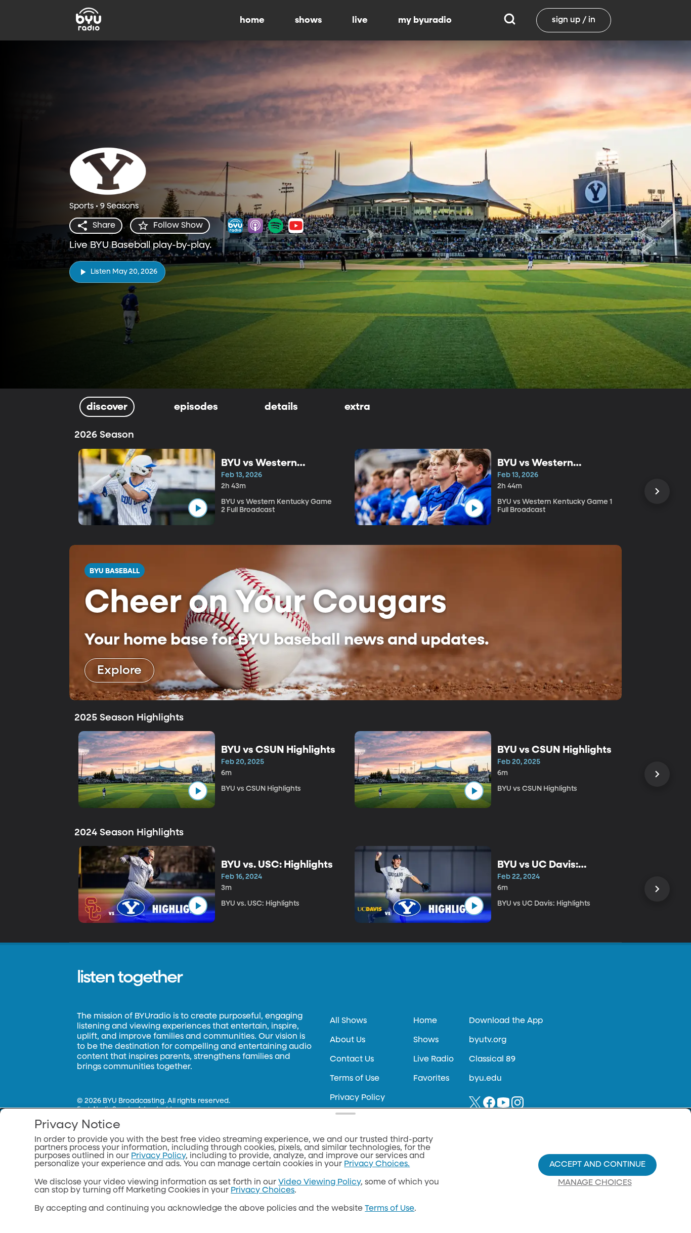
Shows (426, 1040)
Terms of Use (354, 1079)
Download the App (506, 1021)
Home (425, 1021)
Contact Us (352, 1059)
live (360, 20)
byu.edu (485, 1079)
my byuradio (425, 20)
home (252, 20)
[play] (197, 508)
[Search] (509, 20)
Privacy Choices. (377, 1164)
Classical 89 (492, 1059)
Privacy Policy (357, 1098)
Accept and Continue (597, 1165)
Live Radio (433, 1059)
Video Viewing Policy (319, 1182)
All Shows (348, 1021)
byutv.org (487, 1040)
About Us (347, 1040)
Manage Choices (595, 1183)
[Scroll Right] (657, 491)
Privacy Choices (262, 1190)
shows (308, 20)
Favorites (431, 1079)
